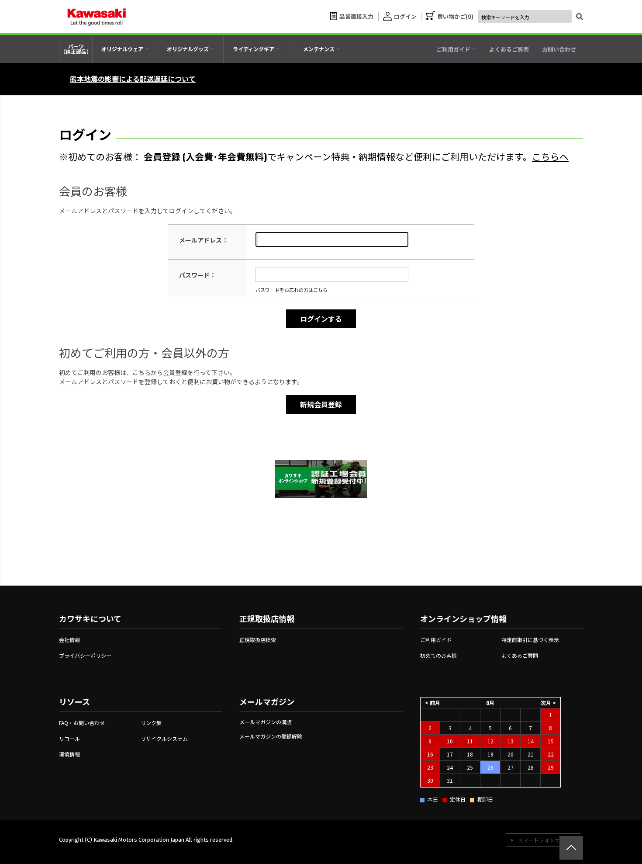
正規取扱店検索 (257, 639)
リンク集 (151, 722)
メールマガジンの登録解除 (270, 736)
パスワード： (197, 275)
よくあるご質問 (519, 655)
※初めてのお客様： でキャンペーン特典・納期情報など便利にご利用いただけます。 (314, 156)
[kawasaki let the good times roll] (96, 16)
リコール (69, 738)
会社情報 (69, 639)
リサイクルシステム (164, 738)
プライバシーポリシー (85, 655)
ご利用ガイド (436, 639)
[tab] (125, 48)
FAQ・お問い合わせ (82, 722)
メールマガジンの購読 (265, 721)
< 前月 (432, 702)
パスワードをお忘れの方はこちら (291, 289)
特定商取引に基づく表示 (530, 639)
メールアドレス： (203, 240)
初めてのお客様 (438, 655)
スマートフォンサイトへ (547, 839)
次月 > (548, 702)
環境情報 (69, 754)
